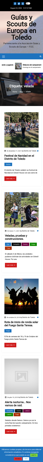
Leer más (9, 178)
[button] (40, 56)
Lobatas (27, 411)
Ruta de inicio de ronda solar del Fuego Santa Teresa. (21, 324)
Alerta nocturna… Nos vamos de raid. (18, 404)
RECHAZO (18, 459)
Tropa (8, 248)
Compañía (16, 244)
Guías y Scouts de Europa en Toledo (21, 27)
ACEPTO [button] (34, 455)
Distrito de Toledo (30, 151)
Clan (8, 244)
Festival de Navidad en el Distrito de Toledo (19, 157)
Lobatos (9, 414)
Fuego (33, 244)
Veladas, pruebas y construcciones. (16, 237)
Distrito (8, 164)
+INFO (26, 459)
